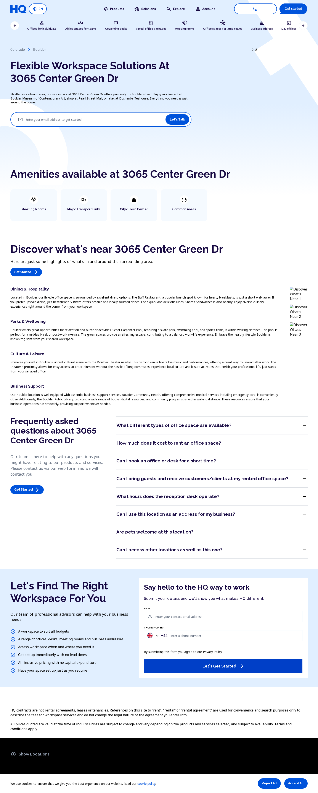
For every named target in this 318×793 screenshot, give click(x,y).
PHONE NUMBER (154, 628)
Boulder (39, 49)
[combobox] (156, 635)
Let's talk (177, 119)
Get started (293, 8)
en (38, 9)
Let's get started (223, 666)
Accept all (296, 783)
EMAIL (147, 608)
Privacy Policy (212, 652)
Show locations (30, 754)
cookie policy (146, 784)
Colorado (17, 49)
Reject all (269, 783)
